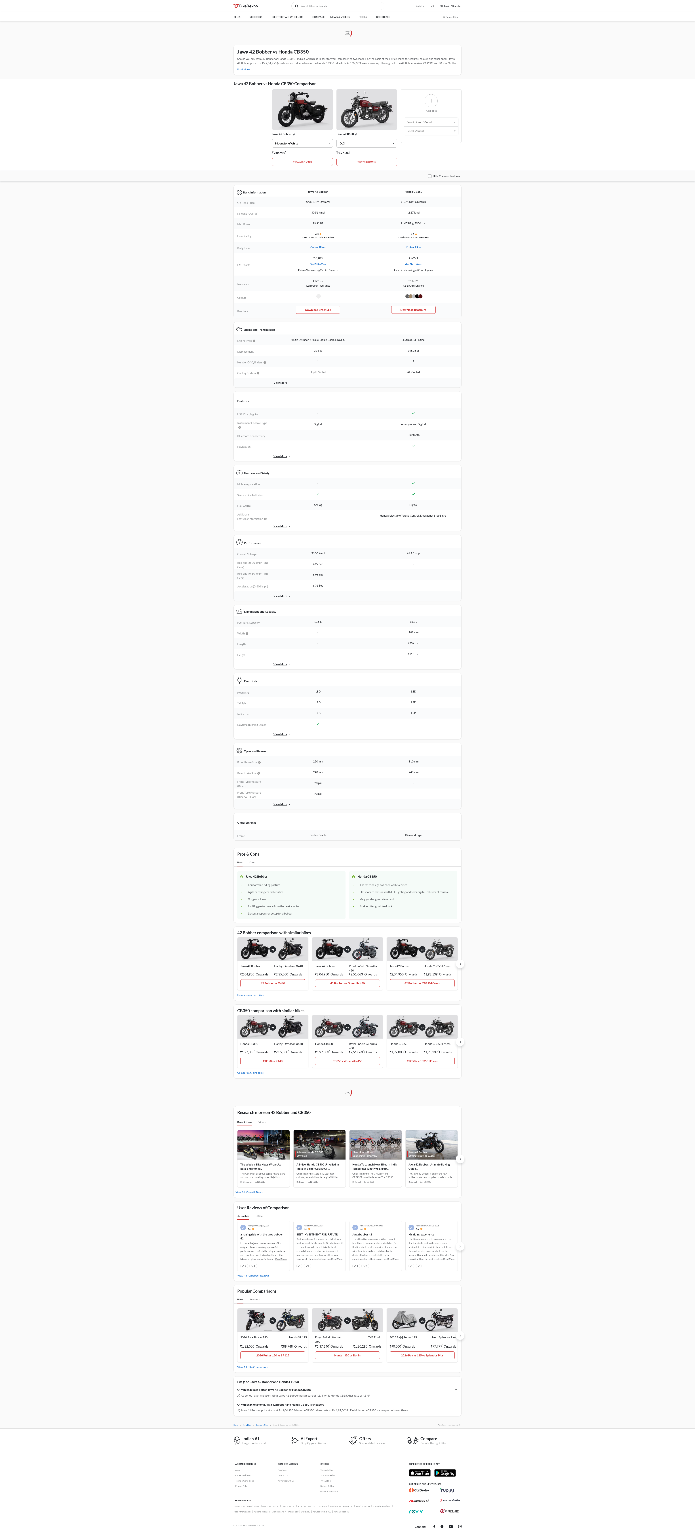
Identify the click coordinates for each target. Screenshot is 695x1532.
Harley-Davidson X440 (288, 966)
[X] (442, 1526)
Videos (262, 1122)
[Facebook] (434, 1526)
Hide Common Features (446, 176)
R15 (300, 1506)
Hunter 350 (239, 1506)
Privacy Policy (241, 1486)
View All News (254, 1192)
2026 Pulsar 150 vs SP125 (272, 1355)
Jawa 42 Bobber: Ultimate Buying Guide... (429, 1166)
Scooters (255, 1299)
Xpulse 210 (335, 1506)
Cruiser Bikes (317, 247)
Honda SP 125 (288, 1506)
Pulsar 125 (348, 1506)
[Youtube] (451, 1526)
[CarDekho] (419, 1490)
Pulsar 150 (293, 1511)
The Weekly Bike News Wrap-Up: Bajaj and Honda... (260, 1166)
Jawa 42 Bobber (282, 134)
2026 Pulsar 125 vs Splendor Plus (422, 1355)
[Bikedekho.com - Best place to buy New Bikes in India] (245, 6)
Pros (240, 862)
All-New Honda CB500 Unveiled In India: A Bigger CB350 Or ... (317, 1166)
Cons (252, 862)
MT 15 (276, 1506)
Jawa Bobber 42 (341, 1511)
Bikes (240, 1299)
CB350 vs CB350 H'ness (422, 1061)
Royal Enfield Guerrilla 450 (363, 968)
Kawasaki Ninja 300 (322, 1511)
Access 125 (309, 1506)
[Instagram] (460, 1526)
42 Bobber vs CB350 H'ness (422, 983)
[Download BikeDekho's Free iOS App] (420, 1473)
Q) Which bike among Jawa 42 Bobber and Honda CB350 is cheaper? (280, 1404)
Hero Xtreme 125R (242, 1511)
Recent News (244, 1122)
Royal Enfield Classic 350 (259, 1506)
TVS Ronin (322, 1506)
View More (280, 382)
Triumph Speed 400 (382, 1506)
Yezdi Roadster (363, 1506)
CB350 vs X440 (273, 1061)
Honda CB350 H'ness (437, 966)
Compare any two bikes (250, 994)
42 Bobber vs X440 (273, 983)
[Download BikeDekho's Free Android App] (445, 1473)
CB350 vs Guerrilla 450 (347, 1061)
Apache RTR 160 (262, 1511)
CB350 (259, 1215)
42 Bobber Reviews (258, 1275)
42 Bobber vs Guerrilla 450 (347, 983)
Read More (243, 69)
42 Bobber (243, 1215)
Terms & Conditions (244, 1480)
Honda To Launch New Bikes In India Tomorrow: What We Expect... (374, 1166)
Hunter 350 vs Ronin (347, 1355)
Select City (452, 16)
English (419, 6)
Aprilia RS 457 (279, 1511)
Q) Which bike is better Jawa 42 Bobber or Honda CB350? (274, 1389)
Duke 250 (305, 1511)
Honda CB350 (345, 134)
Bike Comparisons (258, 1367)
